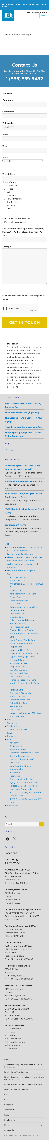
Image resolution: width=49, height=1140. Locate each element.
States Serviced (17, 769)
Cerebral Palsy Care (19, 600)
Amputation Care (18, 580)
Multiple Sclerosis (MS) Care (23, 680)
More (9, 739)
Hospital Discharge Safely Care (24, 653)
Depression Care (17, 614)
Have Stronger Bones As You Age (23, 427)
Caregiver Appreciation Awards (24, 753)
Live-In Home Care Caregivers (21, 571)
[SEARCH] (41, 824)
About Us (14, 743)
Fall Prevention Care (19, 627)
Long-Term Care (17, 667)
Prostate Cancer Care (20, 700)
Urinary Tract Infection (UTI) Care (25, 713)
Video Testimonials (18, 729)
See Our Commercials (20, 756)
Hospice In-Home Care (20, 650)
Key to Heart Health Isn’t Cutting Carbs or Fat (23, 405)
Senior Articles (16, 746)
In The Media (16, 773)
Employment (13, 736)
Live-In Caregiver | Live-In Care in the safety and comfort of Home (24, 1078)
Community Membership (21, 779)
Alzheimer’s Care (18, 577)
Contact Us (12, 806)
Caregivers (12, 723)
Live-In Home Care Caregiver (20, 554)
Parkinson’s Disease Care (21, 693)
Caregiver (10, 450)
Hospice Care (16, 647)
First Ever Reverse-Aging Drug (22, 412)
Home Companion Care (21, 643)
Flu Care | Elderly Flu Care (22, 630)
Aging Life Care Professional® (23, 782)
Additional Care (17, 716)
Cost (9, 720)
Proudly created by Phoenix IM (26, 1135)
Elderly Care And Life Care (22, 620)
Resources (15, 776)
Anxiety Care (16, 590)
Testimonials (13, 726)
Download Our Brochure (22, 766)
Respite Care (16, 706)
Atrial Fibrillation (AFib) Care (23, 594)
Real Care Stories (18, 749)
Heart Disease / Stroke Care (22, 640)
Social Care (15, 710)
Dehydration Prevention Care (24, 607)
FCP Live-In (8, 1135)
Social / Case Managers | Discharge (26, 792)
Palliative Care (16, 690)
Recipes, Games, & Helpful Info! (24, 786)
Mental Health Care (19, 673)
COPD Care (15, 604)
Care (9, 574)
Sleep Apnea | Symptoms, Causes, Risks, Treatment (23, 434)
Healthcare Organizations (22, 789)
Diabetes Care (16, 617)
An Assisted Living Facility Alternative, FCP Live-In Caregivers (24, 1066)
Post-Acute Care (17, 696)
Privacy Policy (16, 796)
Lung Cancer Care (18, 670)
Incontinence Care (18, 663)
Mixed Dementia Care (20, 676)
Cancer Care (15, 597)
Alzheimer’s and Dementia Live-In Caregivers (23, 1084)
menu (43, 15)
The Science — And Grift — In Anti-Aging (24, 420)
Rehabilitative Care (18, 703)
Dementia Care (17, 610)
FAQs (9, 733)
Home (10, 544)
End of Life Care (17, 624)
